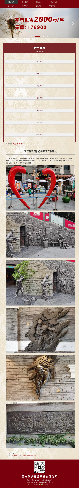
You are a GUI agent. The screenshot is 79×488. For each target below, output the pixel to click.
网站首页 (11, 2)
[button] (6, 23)
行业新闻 (11, 6)
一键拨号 (39, 485)
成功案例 (25, 6)
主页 (14, 144)
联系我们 (52, 6)
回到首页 (15, 485)
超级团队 (39, 6)
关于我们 (25, 2)
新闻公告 (54, 2)
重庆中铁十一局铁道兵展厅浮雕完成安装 (24, 456)
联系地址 (63, 485)
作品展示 (39, 2)
